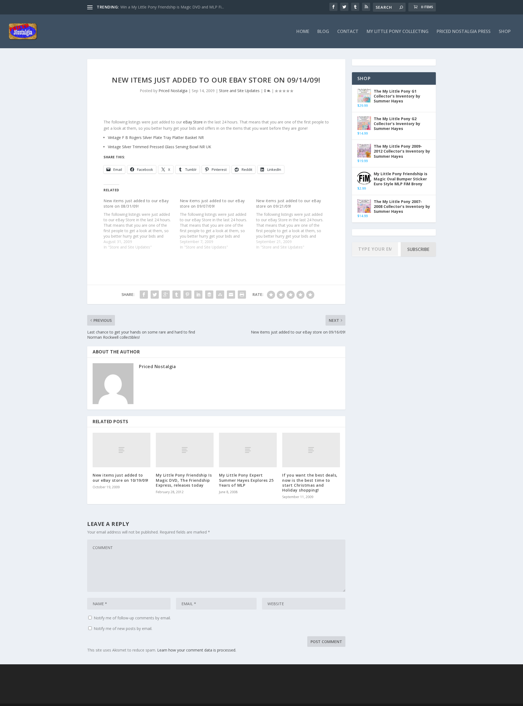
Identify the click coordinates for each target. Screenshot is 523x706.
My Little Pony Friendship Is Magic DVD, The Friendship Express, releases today (184, 479)
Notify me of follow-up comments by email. (132, 617)
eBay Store (193, 122)
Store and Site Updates (239, 90)
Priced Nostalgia (173, 90)
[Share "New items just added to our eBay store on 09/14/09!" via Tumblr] (176, 294)
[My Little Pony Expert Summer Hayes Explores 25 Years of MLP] (248, 450)
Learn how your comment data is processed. (196, 650)
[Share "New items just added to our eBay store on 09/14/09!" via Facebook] (143, 294)
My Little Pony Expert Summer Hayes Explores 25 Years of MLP (246, 479)
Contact (347, 31)
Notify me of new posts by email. (123, 628)
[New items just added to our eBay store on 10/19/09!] (121, 450)
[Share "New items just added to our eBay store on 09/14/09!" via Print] (241, 294)
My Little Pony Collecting (397, 31)
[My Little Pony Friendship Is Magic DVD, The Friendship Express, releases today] (185, 450)
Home (302, 31)
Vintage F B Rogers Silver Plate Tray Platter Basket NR (156, 137)
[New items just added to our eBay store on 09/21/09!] (294, 224)
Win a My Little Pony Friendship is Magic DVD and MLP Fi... (172, 7)
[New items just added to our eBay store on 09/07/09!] (218, 224)
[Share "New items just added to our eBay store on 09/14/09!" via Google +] (165, 294)
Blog (323, 31)
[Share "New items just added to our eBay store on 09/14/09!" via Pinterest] (187, 294)
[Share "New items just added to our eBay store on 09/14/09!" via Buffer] (209, 294)
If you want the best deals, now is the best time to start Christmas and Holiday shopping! (309, 482)
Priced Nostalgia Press (464, 31)
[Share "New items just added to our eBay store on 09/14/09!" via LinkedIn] (198, 294)
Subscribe (418, 249)
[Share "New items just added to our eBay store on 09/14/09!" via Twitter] (154, 294)
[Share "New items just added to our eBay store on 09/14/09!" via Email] (231, 294)
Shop (505, 31)
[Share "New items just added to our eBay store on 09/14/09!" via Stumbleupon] (220, 294)
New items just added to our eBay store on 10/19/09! (120, 477)
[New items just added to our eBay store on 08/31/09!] (142, 224)
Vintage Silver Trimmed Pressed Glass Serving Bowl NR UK (159, 146)
